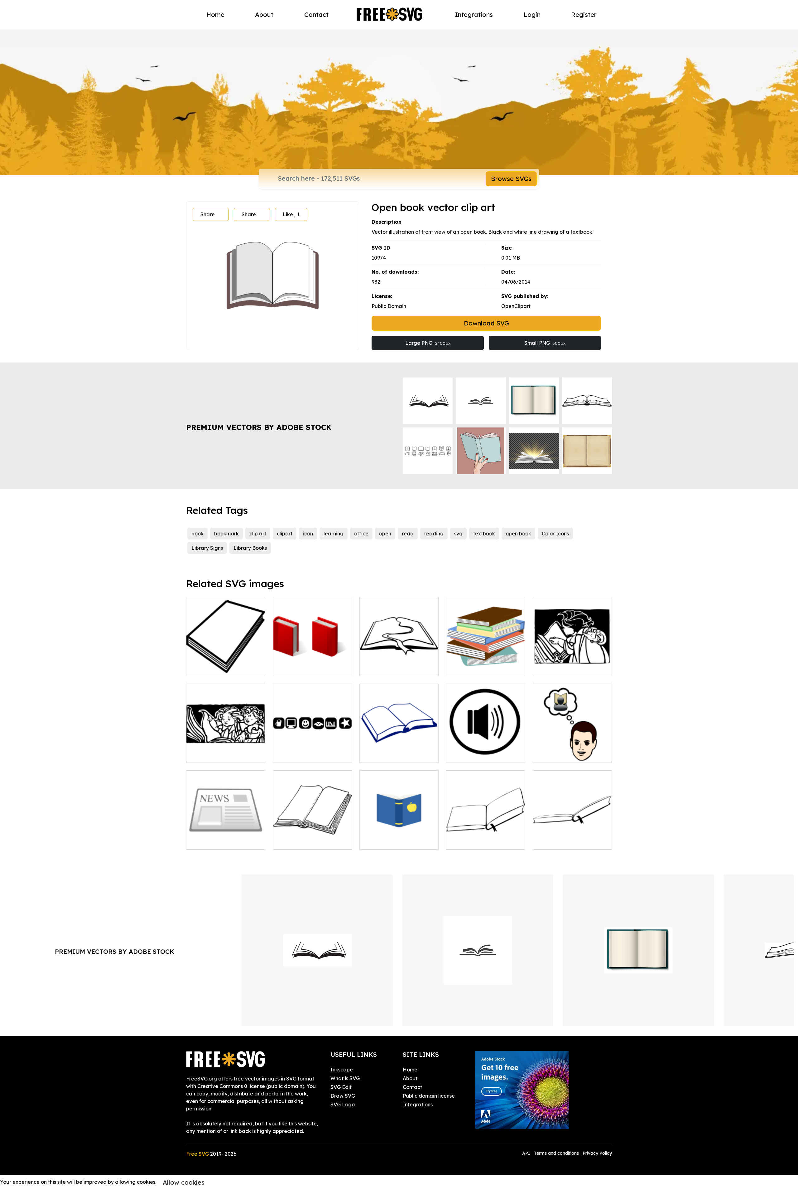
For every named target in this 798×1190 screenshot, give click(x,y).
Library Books (250, 548)
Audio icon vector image (482, 754)
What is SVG (345, 1078)
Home (215, 14)
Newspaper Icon (213, 841)
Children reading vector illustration (225, 750)
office (361, 533)
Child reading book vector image (572, 664)
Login (532, 14)
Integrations (474, 14)
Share (207, 214)
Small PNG (544, 343)
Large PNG (427, 343)
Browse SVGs (511, 179)
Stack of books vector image (485, 664)
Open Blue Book (385, 841)
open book (518, 533)
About (264, 14)
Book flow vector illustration (399, 664)
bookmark (226, 533)
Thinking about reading (568, 754)
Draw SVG (342, 1096)
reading (434, 533)
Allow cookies (183, 1182)
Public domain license (429, 1096)
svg (458, 533)
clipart (284, 533)
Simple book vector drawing (226, 664)
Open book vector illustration (572, 837)
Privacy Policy (597, 1153)
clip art (257, 533)
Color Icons (555, 533)
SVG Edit (341, 1087)
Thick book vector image (309, 841)
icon (308, 533)
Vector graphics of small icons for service (312, 750)
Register (584, 14)
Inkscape (341, 1069)
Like (291, 214)
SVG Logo (342, 1104)
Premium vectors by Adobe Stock (258, 427)
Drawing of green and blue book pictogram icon (312, 664)
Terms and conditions (556, 1153)
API (526, 1153)
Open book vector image (483, 841)
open (385, 533)
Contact (316, 14)
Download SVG (486, 323)
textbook (484, 533)
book (197, 533)
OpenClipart (516, 306)
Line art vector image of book (399, 750)
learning (334, 533)
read (408, 533)
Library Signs (207, 548)
